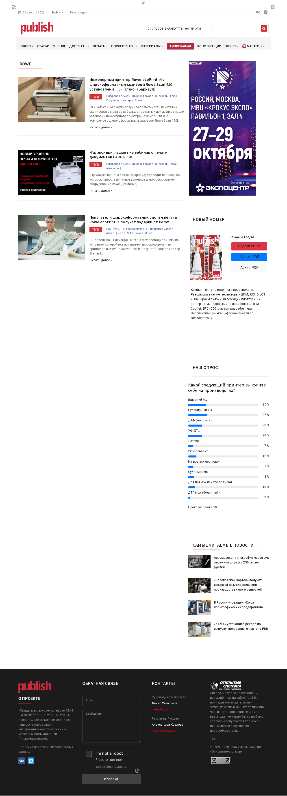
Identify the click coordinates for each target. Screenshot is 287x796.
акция (139, 233)
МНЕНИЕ (59, 46)
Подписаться (249, 246)
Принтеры (113, 229)
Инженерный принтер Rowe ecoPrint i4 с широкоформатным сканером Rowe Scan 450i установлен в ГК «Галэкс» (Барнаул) (131, 84)
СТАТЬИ (43, 46)
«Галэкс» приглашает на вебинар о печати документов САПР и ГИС (128, 155)
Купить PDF (249, 257)
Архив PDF (249, 267)
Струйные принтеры (119, 100)
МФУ (130, 233)
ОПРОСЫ (231, 46)
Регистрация (78, 12)
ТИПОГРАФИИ (180, 46)
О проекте (29, 698)
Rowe (138, 100)
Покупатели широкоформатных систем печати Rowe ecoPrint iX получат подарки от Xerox (133, 220)
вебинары (113, 168)
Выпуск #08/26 (242, 237)
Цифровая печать (118, 96)
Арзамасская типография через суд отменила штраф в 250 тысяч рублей (241, 562)
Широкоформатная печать (150, 96)
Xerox (173, 96)
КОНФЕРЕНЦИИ (209, 46)
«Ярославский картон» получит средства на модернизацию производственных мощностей (238, 584)
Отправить (112, 779)
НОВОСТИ (26, 46)
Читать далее (100, 127)
